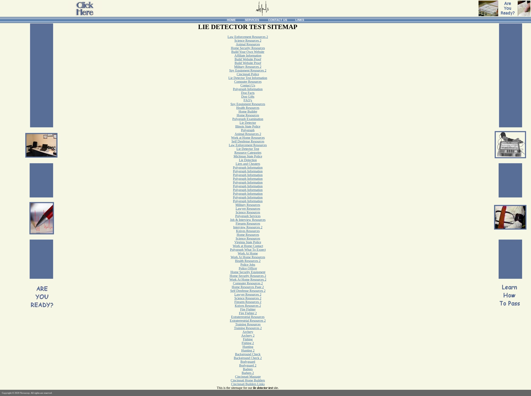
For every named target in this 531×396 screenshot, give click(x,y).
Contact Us (247, 85)
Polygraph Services (248, 216)
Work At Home (248, 253)
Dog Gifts (247, 96)
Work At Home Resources (248, 257)
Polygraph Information (248, 89)
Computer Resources (248, 81)
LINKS (299, 20)
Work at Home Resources (248, 137)
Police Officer (248, 268)
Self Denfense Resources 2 (248, 290)
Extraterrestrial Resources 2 (248, 320)
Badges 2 (248, 373)
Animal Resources (248, 44)
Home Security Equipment (247, 272)
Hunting (247, 346)
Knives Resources (248, 231)
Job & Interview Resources (248, 220)
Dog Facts (248, 93)
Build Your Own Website (247, 52)
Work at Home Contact (248, 246)
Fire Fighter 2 (248, 313)
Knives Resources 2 (248, 305)
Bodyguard (247, 361)
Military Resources (247, 205)
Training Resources (248, 324)
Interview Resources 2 (247, 227)
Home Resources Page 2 (248, 287)
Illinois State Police (247, 126)
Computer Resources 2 (248, 283)
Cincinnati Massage (248, 376)
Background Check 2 (248, 358)
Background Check (248, 354)
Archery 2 (248, 335)
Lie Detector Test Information (247, 78)
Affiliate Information (247, 55)
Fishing (248, 339)
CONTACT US (277, 20)
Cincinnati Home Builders (248, 380)
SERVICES (252, 20)
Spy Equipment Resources (247, 104)
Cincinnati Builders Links (248, 384)
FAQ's (248, 100)
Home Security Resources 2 (248, 276)
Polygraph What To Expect (248, 249)
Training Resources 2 (248, 328)
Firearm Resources (248, 223)
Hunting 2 (248, 350)
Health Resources (247, 108)
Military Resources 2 (247, 66)
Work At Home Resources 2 (247, 279)
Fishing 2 (248, 343)
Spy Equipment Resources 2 (247, 70)
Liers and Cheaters (248, 164)
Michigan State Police (248, 156)
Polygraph (248, 130)
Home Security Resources (248, 48)
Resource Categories (247, 152)
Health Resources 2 (248, 261)
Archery (247, 332)
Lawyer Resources (248, 208)
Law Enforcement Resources (248, 145)
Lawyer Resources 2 (247, 294)
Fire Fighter (248, 309)
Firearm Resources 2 (247, 302)
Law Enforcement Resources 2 (248, 37)
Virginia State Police (247, 242)
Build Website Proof (248, 59)
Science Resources (248, 212)
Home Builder (248, 111)
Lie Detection (248, 160)
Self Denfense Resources (247, 141)
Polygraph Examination (247, 119)
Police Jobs (247, 264)
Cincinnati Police (248, 74)
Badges (248, 369)
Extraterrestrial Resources (247, 317)
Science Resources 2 (247, 40)
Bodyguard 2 (247, 365)
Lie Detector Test (247, 149)
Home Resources (248, 115)
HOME (231, 20)
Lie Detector (248, 122)
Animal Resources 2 (248, 134)
